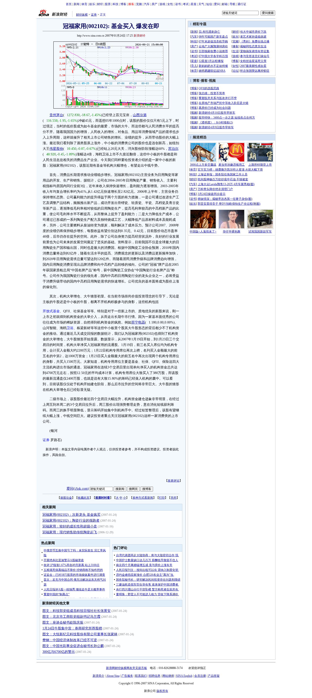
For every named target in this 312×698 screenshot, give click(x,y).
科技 (115, 4)
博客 (123, 4)
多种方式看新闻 (143, 497)
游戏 (162, 4)
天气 (201, 4)
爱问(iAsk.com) (78, 488)
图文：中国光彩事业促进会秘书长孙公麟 (73, 646)
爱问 (217, 4)
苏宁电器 (138, 322)
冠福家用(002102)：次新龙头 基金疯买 (71, 514)
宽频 (139, 4)
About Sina (112, 676)
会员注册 (200, 676)
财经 (100, 4)
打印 (162, 497)
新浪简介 (98, 676)
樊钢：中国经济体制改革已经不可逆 (69, 640)
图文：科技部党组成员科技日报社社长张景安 (76, 611)
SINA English (184, 676)
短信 (209, 4)
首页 (69, 4)
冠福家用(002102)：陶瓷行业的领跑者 (70, 520)
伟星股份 (56, 149)
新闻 (76, 4)
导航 (232, 4)
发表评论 (173, 480)
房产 (154, 4)
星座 (193, 4)
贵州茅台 (56, 115)
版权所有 (162, 691)
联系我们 (141, 676)
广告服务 (127, 676)
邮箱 (225, 4)
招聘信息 (154, 676)
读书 (178, 4)
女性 (170, 4)
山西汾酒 (139, 115)
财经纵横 (82, 14)
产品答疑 (214, 676)
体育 (84, 4)
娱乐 (92, 4)
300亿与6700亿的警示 (58, 652)
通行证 (241, 4)
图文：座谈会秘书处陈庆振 (62, 622)
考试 (186, 4)
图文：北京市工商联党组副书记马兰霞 (71, 616)
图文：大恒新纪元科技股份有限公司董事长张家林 (79, 634)
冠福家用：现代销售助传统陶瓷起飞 (69, 532)
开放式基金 (51, 311)
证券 (94, 14)
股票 (108, 4)
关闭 (173, 497)
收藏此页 (83, 497)
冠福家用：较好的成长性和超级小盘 (69, 526)
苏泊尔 (173, 149)
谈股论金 (66, 497)
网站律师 (168, 676)
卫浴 (70, 328)
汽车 (147, 4)
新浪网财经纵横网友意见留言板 (126, 668)
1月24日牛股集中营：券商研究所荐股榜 (72, 628)
